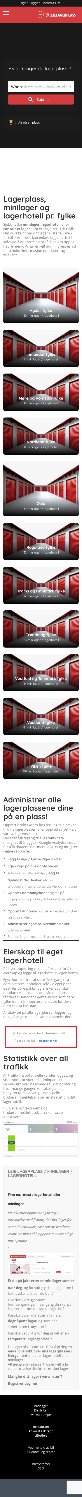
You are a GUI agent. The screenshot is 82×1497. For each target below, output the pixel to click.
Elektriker (41, 1410)
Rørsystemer (41, 1464)
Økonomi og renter (41, 1452)
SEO (41, 1468)
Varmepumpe (41, 1415)
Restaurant (41, 1427)
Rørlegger (41, 1406)
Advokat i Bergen (41, 1431)
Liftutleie (41, 1435)
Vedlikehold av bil (41, 1447)
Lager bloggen (29, 3)
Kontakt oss (52, 3)
